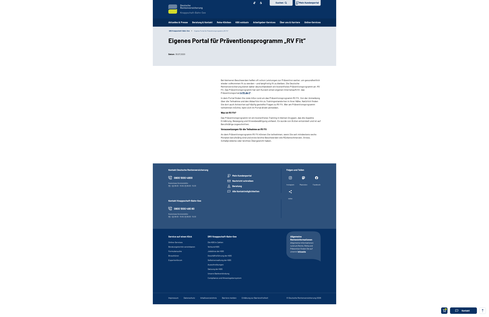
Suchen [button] (279, 2)
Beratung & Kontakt (202, 22)
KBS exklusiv (242, 22)
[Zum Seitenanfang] (482, 310)
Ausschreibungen (216, 264)
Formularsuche (175, 251)
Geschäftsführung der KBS (220, 255)
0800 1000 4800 (183, 177)
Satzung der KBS (215, 269)
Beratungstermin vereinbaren (181, 246)
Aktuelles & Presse (178, 22)
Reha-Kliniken (224, 22)
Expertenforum (175, 260)
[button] (463, 310)
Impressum (173, 298)
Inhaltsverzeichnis (208, 298)
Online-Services (312, 22)
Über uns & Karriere (290, 22)
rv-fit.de (244, 93)
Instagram (290, 185)
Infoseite (302, 251)
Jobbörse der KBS (216, 251)
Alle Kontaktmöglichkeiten (245, 191)
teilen (290, 198)
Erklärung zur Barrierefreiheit (255, 298)
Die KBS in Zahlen (215, 242)
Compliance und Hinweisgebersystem (224, 278)
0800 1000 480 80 (184, 208)
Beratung (237, 186)
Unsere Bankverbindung (218, 273)
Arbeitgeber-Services (264, 22)
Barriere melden (229, 298)
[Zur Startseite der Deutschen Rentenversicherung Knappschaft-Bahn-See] (187, 9)
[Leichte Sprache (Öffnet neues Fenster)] (261, 2)
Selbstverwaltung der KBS (219, 260)
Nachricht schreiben (242, 180)
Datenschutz (189, 298)
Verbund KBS (213, 246)
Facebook (316, 185)
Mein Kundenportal (309, 2)
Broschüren (173, 255)
